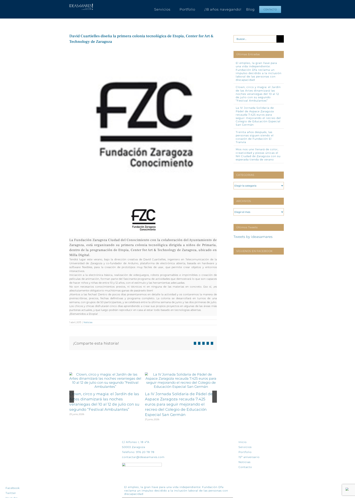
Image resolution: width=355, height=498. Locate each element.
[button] (71, 397)
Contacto (245, 467)
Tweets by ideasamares (253, 237)
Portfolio (245, 452)
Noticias (88, 322)
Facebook (13, 488)
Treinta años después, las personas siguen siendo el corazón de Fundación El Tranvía (255, 137)
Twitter (11, 493)
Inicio (243, 442)
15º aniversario (249, 457)
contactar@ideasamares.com (143, 457)
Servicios (245, 447)
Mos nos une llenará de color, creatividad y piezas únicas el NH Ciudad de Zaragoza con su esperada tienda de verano (258, 154)
